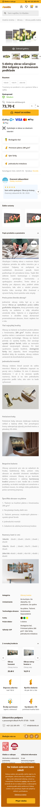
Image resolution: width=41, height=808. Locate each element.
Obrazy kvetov (25, 595)
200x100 (22, 83)
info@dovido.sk (33, 725)
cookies (24, 781)
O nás (23, 758)
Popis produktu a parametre (13, 233)
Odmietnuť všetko (20, 795)
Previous (3, 658)
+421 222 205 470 (12, 725)
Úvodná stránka (8, 20)
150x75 (14, 83)
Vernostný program (27, 761)
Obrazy (20, 20)
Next (35, 37)
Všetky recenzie (16, 181)
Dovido (35, 171)
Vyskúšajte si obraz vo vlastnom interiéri (20, 130)
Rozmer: (6, 77)
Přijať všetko (21, 801)
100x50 (6, 83)
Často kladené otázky (28, 763)
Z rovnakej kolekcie (10, 643)
